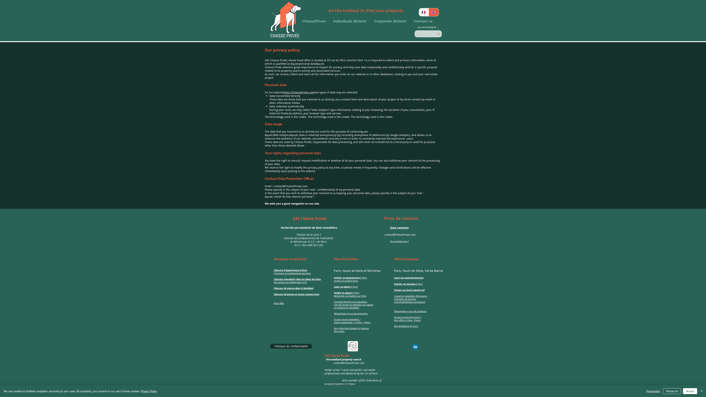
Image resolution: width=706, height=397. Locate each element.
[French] (424, 12)
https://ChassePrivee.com (298, 92)
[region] (307, 231)
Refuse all (672, 391)
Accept (690, 391)
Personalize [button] (653, 391)
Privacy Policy (149, 391)
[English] (434, 12)
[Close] (701, 391)
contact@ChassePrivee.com (290, 186)
